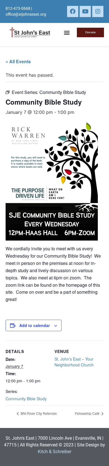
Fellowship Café (87, 413)
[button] (66, 32)
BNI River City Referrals (38, 413)
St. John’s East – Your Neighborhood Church (74, 362)
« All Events (18, 61)
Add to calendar (34, 325)
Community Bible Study (26, 398)
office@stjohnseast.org (26, 14)
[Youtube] (85, 11)
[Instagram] (97, 11)
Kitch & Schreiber (54, 451)
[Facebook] (72, 11)
